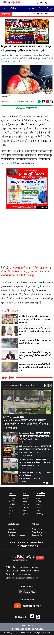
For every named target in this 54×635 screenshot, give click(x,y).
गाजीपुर (38, 511)
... (33, 385)
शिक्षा (10, 514)
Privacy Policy (37, 529)
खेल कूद (49, 8)
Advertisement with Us (16, 535)
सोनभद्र (12, 385)
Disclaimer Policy (38, 535)
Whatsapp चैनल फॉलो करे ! (27, 108)
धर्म (10, 517)
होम (4, 9)
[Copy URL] (51, 101)
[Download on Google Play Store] (27, 591)
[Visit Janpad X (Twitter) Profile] (38, 616)
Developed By (27, 627)
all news (6, 385)
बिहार (24, 511)
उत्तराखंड (26, 502)
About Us (11, 529)
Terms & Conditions (39, 532)
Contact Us (12, 532)
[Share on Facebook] (43, 101)
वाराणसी (29, 385)
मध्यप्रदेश (26, 505)
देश (40, 8)
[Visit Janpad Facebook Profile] (32, 616)
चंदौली (17, 385)
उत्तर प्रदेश (26, 499)
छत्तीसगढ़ (26, 508)
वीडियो (13, 8)
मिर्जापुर (22, 385)
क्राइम (31, 8)
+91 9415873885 (25, 574)
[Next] (49, 385)
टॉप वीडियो (12, 502)
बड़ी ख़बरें (12, 499)
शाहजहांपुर (39, 514)
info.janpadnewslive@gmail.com (25, 578)
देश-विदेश (12, 505)
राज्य (22, 8)
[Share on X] (47, 101)
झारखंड (25, 514)
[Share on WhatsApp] (39, 101)
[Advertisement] (27, 236)
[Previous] (45, 385)
